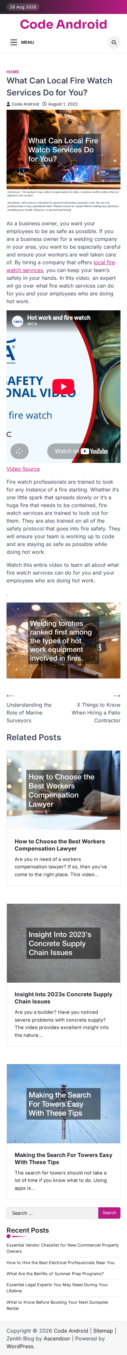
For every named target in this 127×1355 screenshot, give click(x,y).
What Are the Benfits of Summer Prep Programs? (55, 1273)
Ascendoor (57, 1338)
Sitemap (103, 1330)
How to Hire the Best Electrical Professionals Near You (61, 1262)
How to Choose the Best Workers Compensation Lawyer (60, 845)
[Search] (113, 42)
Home (13, 71)
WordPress (20, 1346)
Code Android (63, 25)
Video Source (23, 469)
